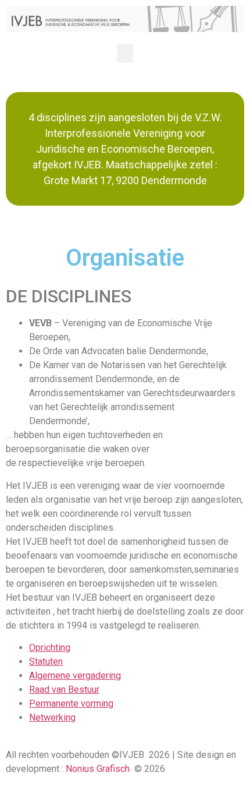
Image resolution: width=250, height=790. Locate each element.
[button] (125, 53)
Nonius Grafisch (98, 768)
